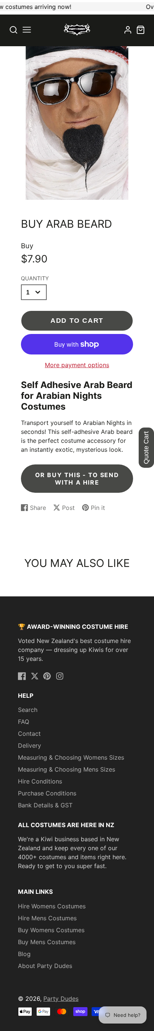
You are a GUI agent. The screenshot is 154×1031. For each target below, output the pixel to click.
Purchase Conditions (47, 793)
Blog (24, 954)
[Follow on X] (35, 676)
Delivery (29, 745)
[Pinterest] (47, 676)
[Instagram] (60, 676)
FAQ (23, 721)
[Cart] (140, 29)
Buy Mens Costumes (47, 942)
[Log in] (127, 29)
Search (27, 709)
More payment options (77, 365)
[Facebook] (22, 676)
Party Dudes (60, 998)
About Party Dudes (45, 965)
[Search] (13, 30)
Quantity (35, 278)
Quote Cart (146, 447)
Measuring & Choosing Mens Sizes (66, 769)
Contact (29, 733)
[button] (27, 30)
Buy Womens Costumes (51, 930)
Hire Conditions (40, 781)
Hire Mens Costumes (47, 918)
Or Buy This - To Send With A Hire (77, 478)
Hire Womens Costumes (52, 906)
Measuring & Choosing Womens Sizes (71, 757)
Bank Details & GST (45, 805)
